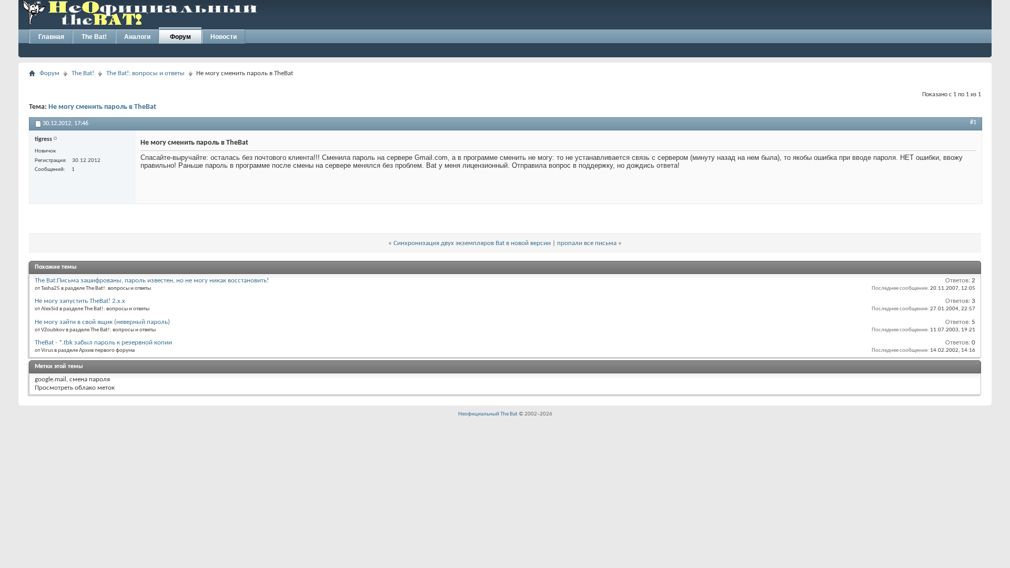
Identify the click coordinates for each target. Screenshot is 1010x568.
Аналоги (137, 36)
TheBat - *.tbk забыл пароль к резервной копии (103, 342)
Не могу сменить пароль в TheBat (102, 107)
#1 (973, 122)
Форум (180, 36)
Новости (223, 36)
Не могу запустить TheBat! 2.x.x (80, 301)
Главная (51, 36)
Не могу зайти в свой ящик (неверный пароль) (102, 322)
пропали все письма (587, 243)
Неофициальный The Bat (488, 414)
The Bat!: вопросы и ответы (145, 73)
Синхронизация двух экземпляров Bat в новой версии (472, 243)
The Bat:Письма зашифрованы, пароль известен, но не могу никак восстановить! (152, 280)
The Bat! (94, 36)
